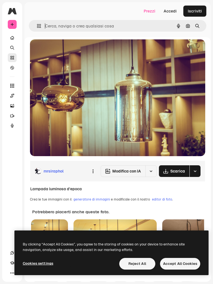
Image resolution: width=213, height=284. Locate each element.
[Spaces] (12, 95)
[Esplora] (12, 67)
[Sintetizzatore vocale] (12, 125)
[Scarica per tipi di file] (195, 171)
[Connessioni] (12, 252)
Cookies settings (38, 263)
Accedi (170, 11)
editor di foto (162, 199)
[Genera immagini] (12, 105)
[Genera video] (12, 115)
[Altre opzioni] (92, 171)
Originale (66, 49)
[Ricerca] (12, 47)
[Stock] (12, 57)
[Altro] (12, 272)
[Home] (12, 37)
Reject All (137, 263)
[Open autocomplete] (36, 26)
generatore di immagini (91, 199)
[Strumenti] (12, 85)
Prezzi (149, 11)
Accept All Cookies (180, 263)
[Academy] (12, 262)
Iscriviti (195, 11)
